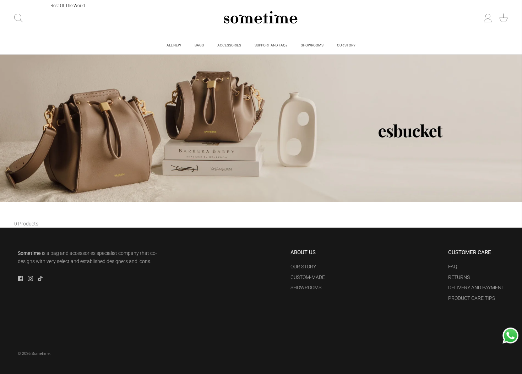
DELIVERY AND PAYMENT (476, 287)
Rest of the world (67, 5)
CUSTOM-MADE (307, 277)
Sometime (41, 353)
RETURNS (459, 277)
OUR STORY (346, 45)
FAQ (452, 266)
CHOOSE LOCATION (26, 5)
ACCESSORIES (229, 45)
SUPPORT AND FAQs (271, 45)
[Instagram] (30, 278)
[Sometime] (261, 18)
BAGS (199, 45)
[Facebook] (20, 278)
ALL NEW (174, 45)
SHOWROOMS (312, 45)
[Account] (488, 18)
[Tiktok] (40, 278)
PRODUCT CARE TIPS (471, 298)
